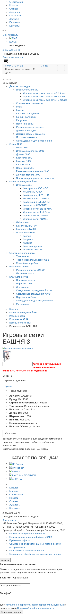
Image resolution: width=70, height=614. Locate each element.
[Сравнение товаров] (4, 31)
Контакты (14, 25)
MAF (12, 41)
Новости (14, 5)
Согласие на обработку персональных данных (35, 553)
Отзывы (13, 8)
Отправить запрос (11, 611)
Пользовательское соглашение (26, 550)
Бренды (13, 491)
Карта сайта (9, 519)
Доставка (14, 18)
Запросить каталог (13, 57)
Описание (10, 433)
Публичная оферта (20, 540)
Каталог (13, 487)
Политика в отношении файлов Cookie (30, 536)
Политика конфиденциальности (27, 533)
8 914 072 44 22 (11, 50)
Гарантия (14, 22)
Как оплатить (16, 15)
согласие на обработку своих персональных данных (34, 604)
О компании (16, 1)
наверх (5, 560)
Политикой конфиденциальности (35, 608)
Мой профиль (10, 34)
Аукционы (14, 12)
